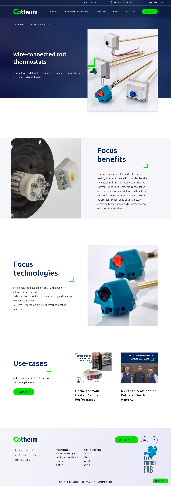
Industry (59, 465)
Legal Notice (78, 482)
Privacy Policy (65, 482)
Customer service (92, 450)
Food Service (62, 461)
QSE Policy (90, 482)
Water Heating (63, 450)
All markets (21, 24)
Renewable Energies (65, 453)
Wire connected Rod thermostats (40, 24)
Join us (87, 465)
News (87, 457)
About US (88, 461)
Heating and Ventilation (67, 457)
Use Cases (89, 453)
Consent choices (104, 482)
